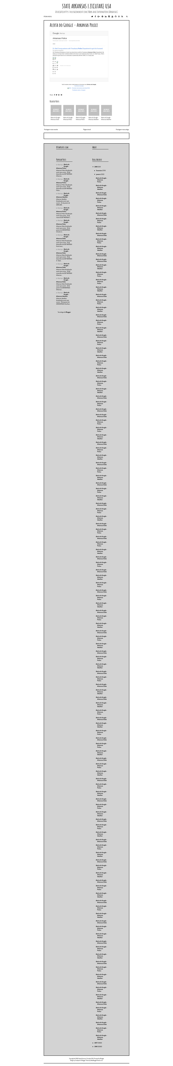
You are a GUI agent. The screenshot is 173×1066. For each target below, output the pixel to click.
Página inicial (48, 16)
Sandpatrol (78, 1060)
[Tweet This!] (56, 95)
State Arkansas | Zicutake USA (86, 6)
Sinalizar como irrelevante (65, 65)
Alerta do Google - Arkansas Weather (93, 118)
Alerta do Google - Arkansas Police (74, 25)
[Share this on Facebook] (54, 95)
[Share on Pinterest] (61, 95)
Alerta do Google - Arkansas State (56, 118)
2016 (96, 1046)
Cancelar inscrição (79, 86)
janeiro (98, 174)
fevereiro (99, 170)
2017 (96, 1043)
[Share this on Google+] (59, 95)
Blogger (68, 312)
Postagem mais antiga (122, 129)
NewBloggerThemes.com (97, 1060)
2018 (96, 167)
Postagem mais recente (51, 129)
